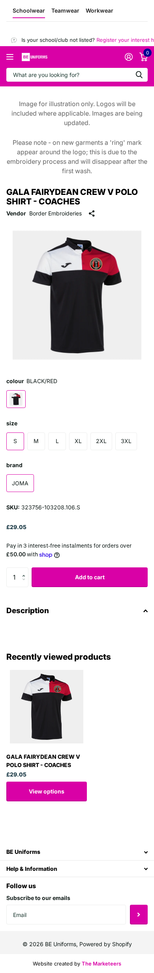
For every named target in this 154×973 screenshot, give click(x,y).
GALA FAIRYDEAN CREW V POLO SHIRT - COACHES (43, 760)
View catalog (10, 57)
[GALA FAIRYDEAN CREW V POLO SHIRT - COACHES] (46, 706)
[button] (25, 570)
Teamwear (65, 10)
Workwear (99, 10)
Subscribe (139, 914)
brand (14, 465)
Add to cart (90, 577)
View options (46, 791)
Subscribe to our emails (38, 897)
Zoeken (139, 75)
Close (77, 852)
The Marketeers (101, 963)
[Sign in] (128, 56)
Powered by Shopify (105, 944)
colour (31, 381)
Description (27, 610)
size (11, 423)
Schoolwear (29, 10)
